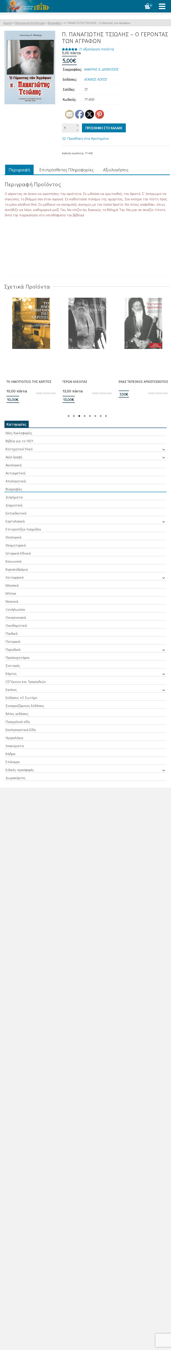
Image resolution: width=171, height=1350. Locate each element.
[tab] (19, 170)
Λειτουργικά (15, 577)
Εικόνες (11, 689)
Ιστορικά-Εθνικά (18, 553)
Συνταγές (13, 665)
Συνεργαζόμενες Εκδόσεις (25, 705)
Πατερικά (13, 641)
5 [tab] (90, 416)
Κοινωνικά (13, 561)
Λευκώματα (15, 745)
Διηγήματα (14, 497)
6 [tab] (95, 416)
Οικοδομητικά (16, 625)
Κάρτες (11, 673)
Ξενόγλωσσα (15, 609)
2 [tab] (74, 416)
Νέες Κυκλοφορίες (19, 432)
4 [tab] (84, 416)
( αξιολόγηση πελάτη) (96, 49)
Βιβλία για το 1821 (19, 440)
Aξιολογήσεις (115, 169)
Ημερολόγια (14, 737)
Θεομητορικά (16, 545)
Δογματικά (14, 505)
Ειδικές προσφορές (20, 769)
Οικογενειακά (16, 617)
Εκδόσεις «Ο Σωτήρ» (21, 697)
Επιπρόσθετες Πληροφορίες (66, 169)
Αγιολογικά (14, 465)
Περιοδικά (13, 649)
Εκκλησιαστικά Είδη (21, 729)
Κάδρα (10, 753)
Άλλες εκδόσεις (17, 713)
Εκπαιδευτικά (16, 513)
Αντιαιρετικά (15, 473)
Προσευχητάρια (17, 657)
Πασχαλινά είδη (18, 721)
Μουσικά (12, 585)
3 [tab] (79, 416)
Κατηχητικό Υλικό (19, 449)
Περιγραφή (19, 169)
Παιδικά (12, 633)
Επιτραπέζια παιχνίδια (23, 529)
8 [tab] (106, 416)
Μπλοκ (11, 593)
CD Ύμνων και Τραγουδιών (26, 681)
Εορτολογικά (15, 521)
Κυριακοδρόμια (17, 569)
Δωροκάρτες (16, 777)
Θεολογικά (13, 537)
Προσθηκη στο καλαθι (104, 127)
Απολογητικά (16, 481)
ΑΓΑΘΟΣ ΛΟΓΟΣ (95, 79)
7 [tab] (100, 416)
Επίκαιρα (13, 761)
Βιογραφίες (14, 489)
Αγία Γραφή (14, 457)
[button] (85, 138)
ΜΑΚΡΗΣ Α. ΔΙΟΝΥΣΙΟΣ (101, 69)
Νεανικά (12, 601)
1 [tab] (68, 416)
